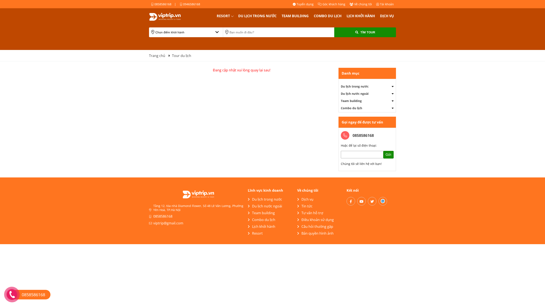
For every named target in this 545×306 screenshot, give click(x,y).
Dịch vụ (387, 16)
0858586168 (162, 4)
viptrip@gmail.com (168, 223)
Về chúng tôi (362, 4)
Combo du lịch (327, 16)
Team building (295, 16)
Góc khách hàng (333, 4)
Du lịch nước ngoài (355, 94)
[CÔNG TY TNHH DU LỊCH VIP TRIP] (170, 16)
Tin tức (307, 206)
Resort (223, 16)
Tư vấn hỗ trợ (312, 213)
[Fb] (351, 201)
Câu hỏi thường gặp (317, 226)
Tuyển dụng (305, 4)
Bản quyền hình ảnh (317, 233)
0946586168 (191, 4)
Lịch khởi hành (361, 16)
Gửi (388, 154)
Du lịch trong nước (257, 16)
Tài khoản (386, 4)
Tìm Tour (367, 32)
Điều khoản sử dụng (317, 219)
